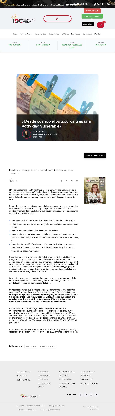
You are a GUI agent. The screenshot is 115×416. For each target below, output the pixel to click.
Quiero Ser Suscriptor (92, 16)
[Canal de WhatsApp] (101, 4)
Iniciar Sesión (91, 11)
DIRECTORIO (22, 376)
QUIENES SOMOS (24, 372)
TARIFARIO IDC (86, 379)
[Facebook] (81, 395)
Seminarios (87, 24)
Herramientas (40, 34)
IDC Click (65, 34)
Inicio (15, 34)
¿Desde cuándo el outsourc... (97, 155)
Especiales (75, 34)
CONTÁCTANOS (23, 380)
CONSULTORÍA (65, 379)
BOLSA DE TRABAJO (89, 383)
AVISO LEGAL (43, 372)
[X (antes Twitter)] (91, 395)
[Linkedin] (96, 395)
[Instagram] (86, 395)
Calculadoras (54, 34)
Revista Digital (26, 34)
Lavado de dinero (31, 346)
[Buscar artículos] (57, 18)
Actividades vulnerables (47, 346)
